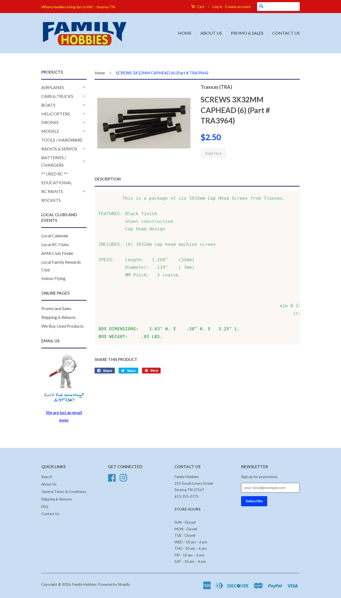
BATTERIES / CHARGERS (53, 161)
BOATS (48, 104)
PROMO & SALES (247, 32)
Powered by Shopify (114, 584)
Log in (217, 6)
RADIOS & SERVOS (59, 148)
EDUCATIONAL (56, 182)
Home (100, 72)
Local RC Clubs (55, 244)
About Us (48, 484)
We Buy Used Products (62, 325)
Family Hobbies (84, 584)
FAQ (44, 506)
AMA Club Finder (57, 253)
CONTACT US (286, 32)
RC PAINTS (52, 191)
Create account (238, 6)
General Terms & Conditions (63, 491)
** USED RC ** (54, 173)
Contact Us (50, 514)
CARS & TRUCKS (57, 96)
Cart (200, 6)
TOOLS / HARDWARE (62, 139)
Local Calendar (54, 235)
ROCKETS (51, 200)
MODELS (50, 131)
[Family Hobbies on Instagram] (123, 477)
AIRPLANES (52, 87)
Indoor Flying (53, 278)
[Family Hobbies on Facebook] (112, 477)
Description (108, 178)
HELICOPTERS (55, 113)
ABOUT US (211, 32)
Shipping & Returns (58, 317)
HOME (185, 32)
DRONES (50, 122)
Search (46, 477)
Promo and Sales (56, 308)
